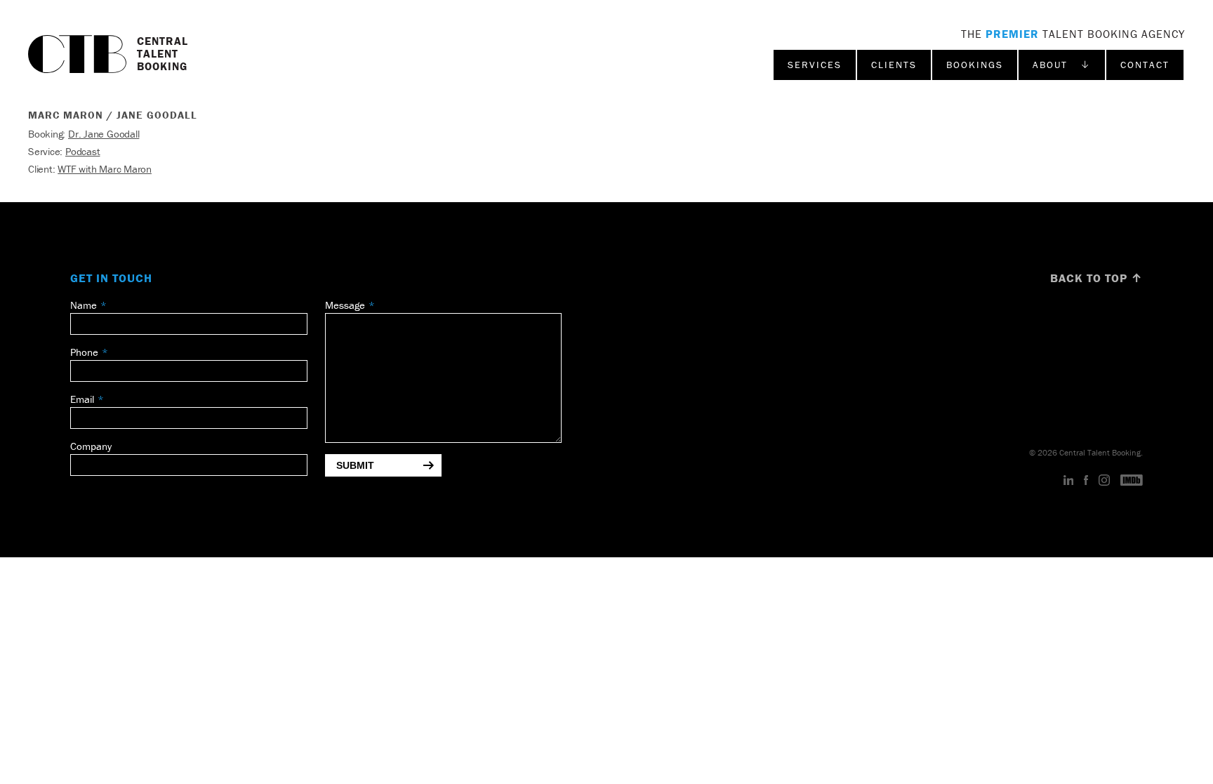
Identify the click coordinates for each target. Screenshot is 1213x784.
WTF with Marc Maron (105, 168)
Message (345, 305)
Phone (84, 352)
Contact (1144, 64)
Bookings (974, 64)
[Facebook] (1086, 480)
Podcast (82, 151)
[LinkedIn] (1068, 480)
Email (82, 399)
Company (91, 446)
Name (83, 305)
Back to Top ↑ (1096, 278)
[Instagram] (1104, 480)
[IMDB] (1131, 480)
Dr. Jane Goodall (103, 133)
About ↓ (1062, 64)
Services (815, 64)
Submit (355, 465)
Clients (894, 64)
